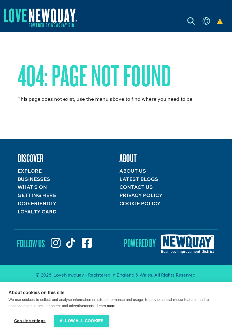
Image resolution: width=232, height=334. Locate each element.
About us (132, 171)
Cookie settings (30, 321)
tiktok (71, 243)
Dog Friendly (37, 203)
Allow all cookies (81, 321)
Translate (206, 21)
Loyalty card (37, 211)
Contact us (136, 187)
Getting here (37, 195)
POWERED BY (140, 243)
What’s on (32, 187)
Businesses (34, 179)
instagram (56, 243)
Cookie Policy (139, 203)
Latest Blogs (138, 179)
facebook (87, 243)
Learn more (106, 306)
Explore (30, 171)
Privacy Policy (140, 195)
